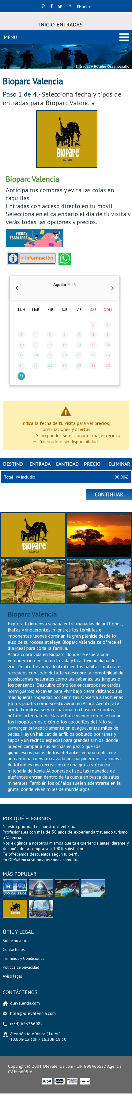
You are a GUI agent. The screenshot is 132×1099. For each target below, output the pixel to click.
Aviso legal (12, 976)
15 (93, 344)
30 (108, 365)
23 (108, 355)
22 (93, 355)
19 (50, 355)
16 (108, 344)
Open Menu (124, 37)
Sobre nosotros (16, 940)
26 (50, 365)
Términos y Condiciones (23, 958)
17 (21, 355)
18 (36, 355)
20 (64, 355)
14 (79, 344)
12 (50, 344)
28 (79, 365)
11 (36, 344)
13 (64, 344)
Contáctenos (14, 949)
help (85, 6)
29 (93, 365)
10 (21, 344)
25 (36, 365)
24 (21, 365)
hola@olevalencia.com (33, 1013)
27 (64, 365)
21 (79, 355)
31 (21, 375)
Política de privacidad (21, 967)
